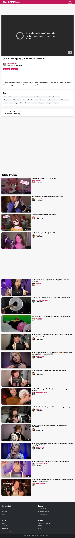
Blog (39, 528)
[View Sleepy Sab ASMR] (33, 484)
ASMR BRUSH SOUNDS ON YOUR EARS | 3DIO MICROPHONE (51, 298)
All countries (42, 514)
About (3, 523)
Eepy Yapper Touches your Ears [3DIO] (44, 178)
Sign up (4, 511)
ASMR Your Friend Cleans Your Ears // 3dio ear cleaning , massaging (49, 426)
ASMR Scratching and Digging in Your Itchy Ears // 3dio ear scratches (50, 280)
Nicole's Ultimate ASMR (42, 300)
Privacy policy (6, 531)
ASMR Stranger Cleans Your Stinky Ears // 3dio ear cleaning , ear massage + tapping (52, 335)
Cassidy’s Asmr (40, 199)
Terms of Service (44, 523)
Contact (4, 526)
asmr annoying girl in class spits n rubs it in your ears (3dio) (51, 316)
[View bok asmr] (33, 284)
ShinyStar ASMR (40, 356)
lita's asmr (38, 235)
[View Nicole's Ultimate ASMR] (33, 301)
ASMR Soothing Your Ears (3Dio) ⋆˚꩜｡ (44, 233)
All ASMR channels (44, 509)
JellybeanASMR (12, 63)
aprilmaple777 (40, 318)
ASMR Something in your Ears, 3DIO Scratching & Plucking (50, 461)
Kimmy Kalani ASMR (41, 464)
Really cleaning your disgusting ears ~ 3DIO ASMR (47, 196)
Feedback (4, 528)
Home (3, 509)
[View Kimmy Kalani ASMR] (33, 464)
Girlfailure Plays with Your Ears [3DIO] (44, 215)
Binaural (6, 69)
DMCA (40, 526)
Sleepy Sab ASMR (40, 483)
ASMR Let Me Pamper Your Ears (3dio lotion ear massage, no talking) (51, 389)
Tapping (14, 69)
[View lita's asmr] (33, 236)
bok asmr (38, 283)
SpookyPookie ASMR (41, 392)
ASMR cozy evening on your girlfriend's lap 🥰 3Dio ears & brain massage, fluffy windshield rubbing (52, 353)
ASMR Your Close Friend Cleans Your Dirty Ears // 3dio (49, 370)
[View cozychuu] (33, 181)
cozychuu (38, 180)
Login (3, 514)
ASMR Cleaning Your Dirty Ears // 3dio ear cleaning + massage (51, 407)
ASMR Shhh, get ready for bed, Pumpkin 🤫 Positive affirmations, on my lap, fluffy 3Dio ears (52, 444)
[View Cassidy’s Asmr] (33, 199)
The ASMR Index (37, 536)
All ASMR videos (43, 511)
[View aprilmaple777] (33, 319)
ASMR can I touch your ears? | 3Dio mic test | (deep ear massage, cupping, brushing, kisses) (52, 480)
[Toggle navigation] (70, 2)
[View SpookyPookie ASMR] (33, 393)
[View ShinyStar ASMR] (33, 357)
